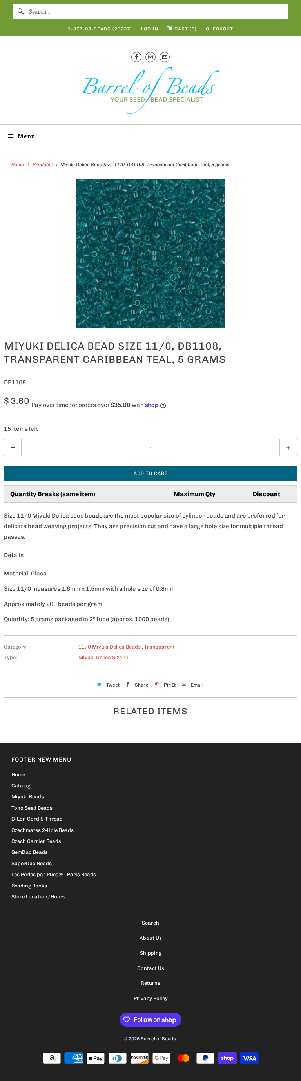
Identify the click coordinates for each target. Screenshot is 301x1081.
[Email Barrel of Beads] (165, 57)
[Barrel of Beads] (150, 92)
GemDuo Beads (29, 852)
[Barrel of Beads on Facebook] (136, 57)
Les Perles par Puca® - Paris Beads (53, 874)
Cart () (185, 29)
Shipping (150, 953)
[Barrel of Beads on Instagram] (150, 57)
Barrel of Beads (158, 1039)
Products (43, 164)
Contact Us (150, 968)
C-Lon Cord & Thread (37, 819)
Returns (150, 983)
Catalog (20, 786)
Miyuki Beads (27, 797)
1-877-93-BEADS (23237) (100, 29)
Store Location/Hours (38, 897)
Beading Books (29, 886)
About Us (151, 938)
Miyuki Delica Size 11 (103, 657)
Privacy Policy (151, 998)
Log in (149, 29)
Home (18, 775)
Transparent (159, 647)
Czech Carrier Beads (36, 841)
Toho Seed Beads (32, 808)
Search (150, 923)
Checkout (219, 29)
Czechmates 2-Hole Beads (42, 830)
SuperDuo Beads (31, 863)
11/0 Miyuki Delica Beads (110, 647)
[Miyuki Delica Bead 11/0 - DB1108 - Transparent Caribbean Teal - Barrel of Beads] (150, 253)
